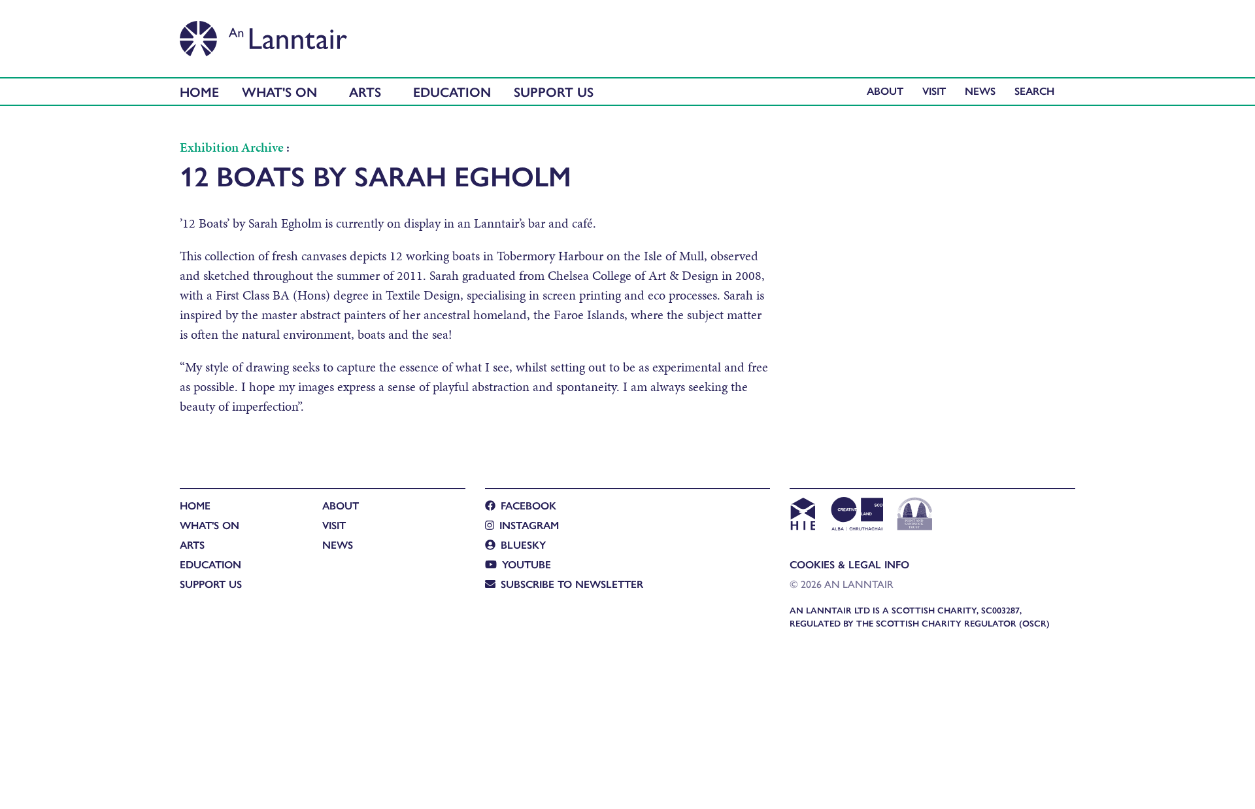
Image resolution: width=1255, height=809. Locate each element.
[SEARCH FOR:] (1037, 90)
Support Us (554, 91)
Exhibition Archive (232, 147)
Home (199, 91)
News (980, 90)
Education (452, 91)
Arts (365, 91)
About (885, 90)
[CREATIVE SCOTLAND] (856, 515)
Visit (934, 90)
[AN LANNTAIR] (263, 35)
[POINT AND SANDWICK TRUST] (915, 515)
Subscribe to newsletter (572, 583)
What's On (279, 91)
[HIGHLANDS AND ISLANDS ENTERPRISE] (802, 515)
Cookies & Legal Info (849, 564)
